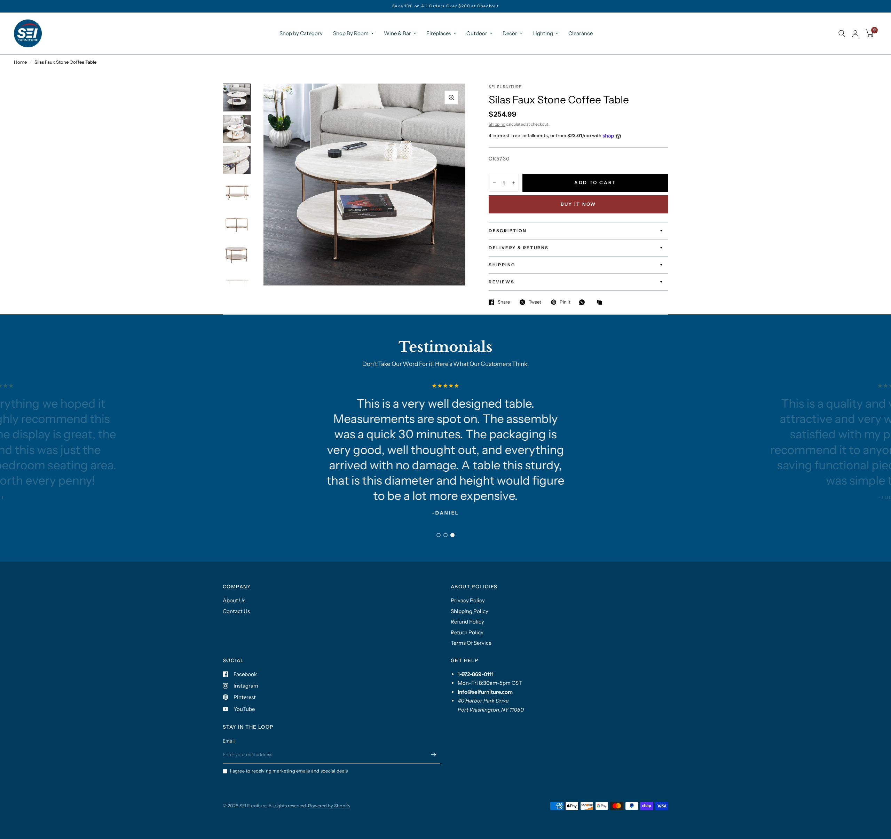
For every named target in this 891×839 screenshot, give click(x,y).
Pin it (565, 302)
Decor (510, 33)
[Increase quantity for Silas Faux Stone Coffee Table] (513, 182)
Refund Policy (467, 621)
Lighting (543, 33)
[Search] (842, 33)
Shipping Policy (469, 611)
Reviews (501, 281)
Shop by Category (301, 33)
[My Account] (855, 33)
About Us (234, 600)
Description (508, 230)
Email (229, 741)
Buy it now (578, 204)
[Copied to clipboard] (601, 302)
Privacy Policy (468, 600)
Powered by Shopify (329, 805)
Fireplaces (438, 33)
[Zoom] (451, 97)
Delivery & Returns (519, 247)
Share (504, 302)
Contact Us (236, 611)
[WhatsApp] (583, 302)
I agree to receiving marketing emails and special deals (289, 771)
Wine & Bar (397, 33)
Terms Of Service (471, 643)
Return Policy (467, 632)
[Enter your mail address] (433, 754)
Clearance (580, 33)
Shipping (497, 124)
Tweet (535, 302)
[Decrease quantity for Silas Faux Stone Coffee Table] (494, 182)
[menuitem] (301, 33)
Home (20, 62)
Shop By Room (351, 33)
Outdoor (476, 33)
